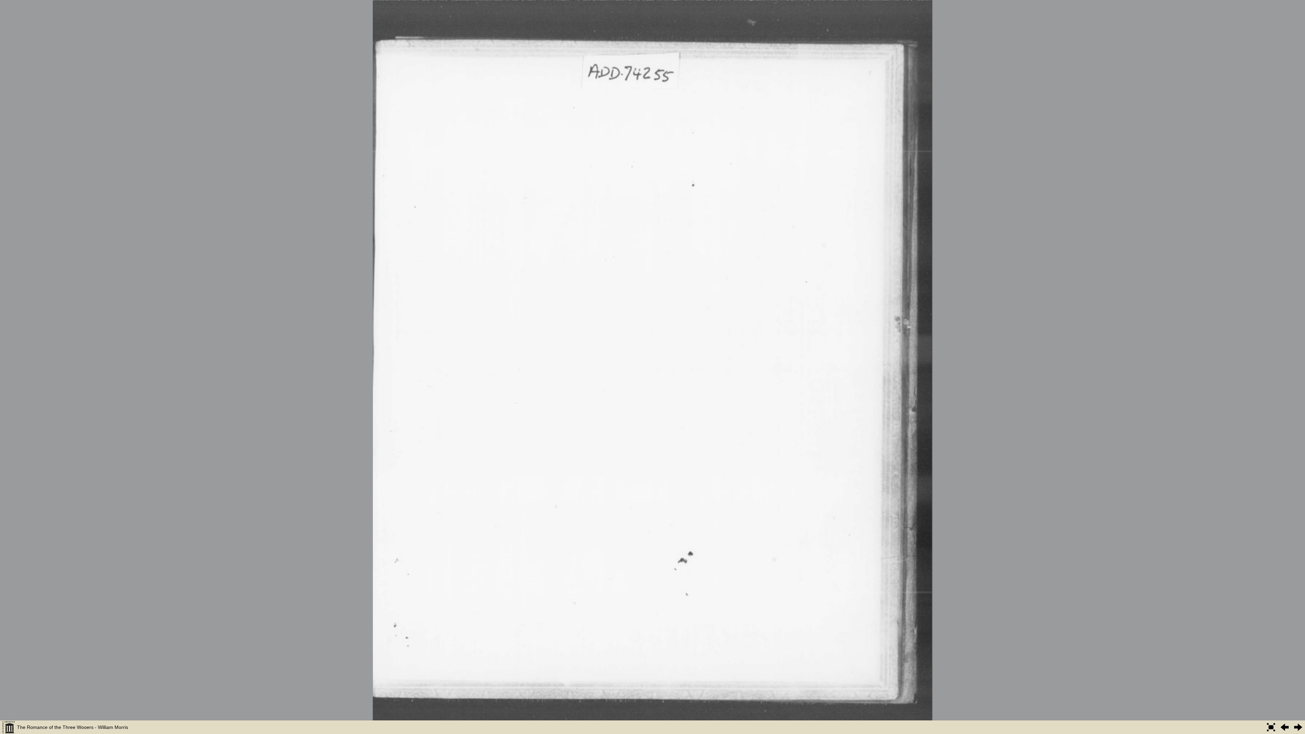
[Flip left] (1284, 727)
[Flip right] (1298, 727)
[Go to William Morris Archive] (8, 727)
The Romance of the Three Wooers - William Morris (72, 727)
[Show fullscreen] (1271, 727)
